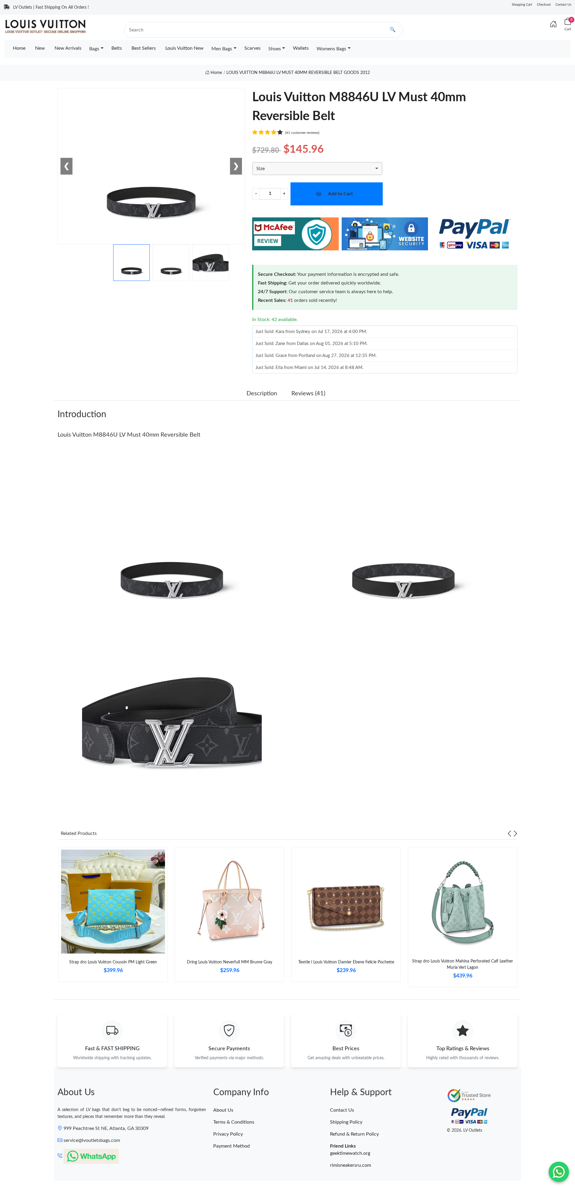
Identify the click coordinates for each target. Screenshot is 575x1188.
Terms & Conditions (233, 1122)
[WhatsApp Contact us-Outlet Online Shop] (559, 1172)
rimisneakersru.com (350, 1165)
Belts (116, 48)
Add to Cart (340, 193)
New (40, 48)
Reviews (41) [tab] (308, 393)
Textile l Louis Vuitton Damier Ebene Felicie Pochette (346, 962)
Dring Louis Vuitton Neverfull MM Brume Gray (229, 962)
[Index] (553, 24)
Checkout (544, 4)
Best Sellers (143, 48)
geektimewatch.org (350, 1153)
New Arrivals (68, 48)
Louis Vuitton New (184, 48)
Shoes (274, 48)
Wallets (301, 48)
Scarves (252, 48)
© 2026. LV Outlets (464, 1130)
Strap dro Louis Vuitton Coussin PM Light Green (113, 962)
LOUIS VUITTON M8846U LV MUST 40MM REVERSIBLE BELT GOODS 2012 (298, 73)
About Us (223, 1110)
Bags (94, 48)
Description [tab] (261, 393)
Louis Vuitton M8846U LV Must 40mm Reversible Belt (129, 435)
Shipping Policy (346, 1122)
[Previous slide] (509, 833)
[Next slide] (515, 833)
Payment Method (231, 1146)
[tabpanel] (113, 917)
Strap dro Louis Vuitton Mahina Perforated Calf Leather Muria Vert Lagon (462, 964)
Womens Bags (331, 48)
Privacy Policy (228, 1134)
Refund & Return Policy (354, 1134)
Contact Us (563, 4)
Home (19, 48)
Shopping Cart (522, 4)
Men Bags (221, 48)
